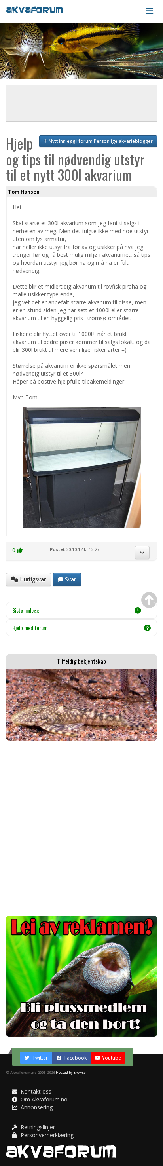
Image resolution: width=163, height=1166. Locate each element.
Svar (69, 579)
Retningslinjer (37, 1127)
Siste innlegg (25, 610)
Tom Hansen (24, 191)
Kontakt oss (35, 1091)
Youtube (111, 1057)
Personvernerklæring (46, 1135)
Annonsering (36, 1107)
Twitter (39, 1057)
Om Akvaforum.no (43, 1099)
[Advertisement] (81, 828)
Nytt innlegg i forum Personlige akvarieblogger (100, 141)
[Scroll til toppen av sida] (149, 600)
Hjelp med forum (29, 627)
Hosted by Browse (71, 1072)
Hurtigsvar (32, 579)
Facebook (75, 1057)
